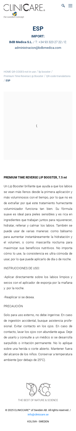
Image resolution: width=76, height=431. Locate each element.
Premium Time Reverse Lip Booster (23, 76)
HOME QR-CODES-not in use (20, 71)
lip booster (45, 71)
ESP (8, 80)
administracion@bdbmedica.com (38, 48)
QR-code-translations (58, 76)
